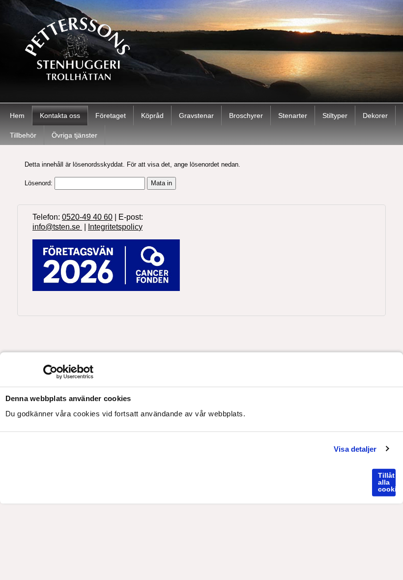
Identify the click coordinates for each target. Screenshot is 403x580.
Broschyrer (246, 115)
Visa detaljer (355, 448)
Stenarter (292, 115)
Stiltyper (334, 115)
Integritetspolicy (115, 227)
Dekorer (375, 115)
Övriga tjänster (74, 135)
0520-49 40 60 (87, 217)
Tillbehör (23, 135)
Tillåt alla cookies (387, 482)
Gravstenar (196, 115)
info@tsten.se (57, 227)
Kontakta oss (60, 115)
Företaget (110, 115)
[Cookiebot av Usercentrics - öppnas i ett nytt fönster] (50, 372)
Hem (17, 115)
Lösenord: (40, 183)
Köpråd (152, 115)
